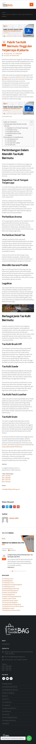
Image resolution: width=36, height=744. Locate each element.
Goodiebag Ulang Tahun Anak (10, 588)
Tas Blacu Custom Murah (9, 598)
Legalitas (9, 135)
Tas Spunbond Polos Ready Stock (11, 604)
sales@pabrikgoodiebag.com (11, 489)
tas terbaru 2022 (14, 55)
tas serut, (19, 79)
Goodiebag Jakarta (7, 581)
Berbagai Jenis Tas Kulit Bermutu (13, 137)
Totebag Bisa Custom (8, 608)
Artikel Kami (18, 53)
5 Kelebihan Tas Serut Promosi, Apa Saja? (19, 556)
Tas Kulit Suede (11, 141)
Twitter (7, 506)
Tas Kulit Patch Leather (13, 143)
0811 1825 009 (6, 476)
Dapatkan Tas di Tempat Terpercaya (17, 128)
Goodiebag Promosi (8, 582)
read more (11, 567)
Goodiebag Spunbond (8, 586)
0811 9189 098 (6, 478)
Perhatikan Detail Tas (13, 131)
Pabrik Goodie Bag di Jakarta (10, 590)
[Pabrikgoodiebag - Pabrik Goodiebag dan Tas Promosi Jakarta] (7, 4)
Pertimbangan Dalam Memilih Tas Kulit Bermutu (15, 125)
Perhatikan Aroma (12, 130)
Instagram (11, 678)
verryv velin (9, 53)
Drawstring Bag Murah (8, 594)
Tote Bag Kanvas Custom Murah (11, 610)
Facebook (3, 506)
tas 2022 (6, 55)
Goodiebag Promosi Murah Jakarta (12, 584)
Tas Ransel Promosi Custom (10, 600)
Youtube (7, 678)
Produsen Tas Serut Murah (9, 592)
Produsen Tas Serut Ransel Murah (11, 596)
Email (18, 506)
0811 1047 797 (6, 480)
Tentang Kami (6, 644)
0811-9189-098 (6, 666)
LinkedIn (10, 506)
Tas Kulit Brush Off (12, 139)
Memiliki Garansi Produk (14, 133)
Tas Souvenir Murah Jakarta (9, 602)
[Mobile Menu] (31, 4)
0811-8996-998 (6, 668)
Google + (14, 506)
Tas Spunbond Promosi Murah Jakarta (13, 606)
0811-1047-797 (6, 670)
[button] (11, 571)
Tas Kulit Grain (11, 144)
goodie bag (5, 79)
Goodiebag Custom (7, 579)
